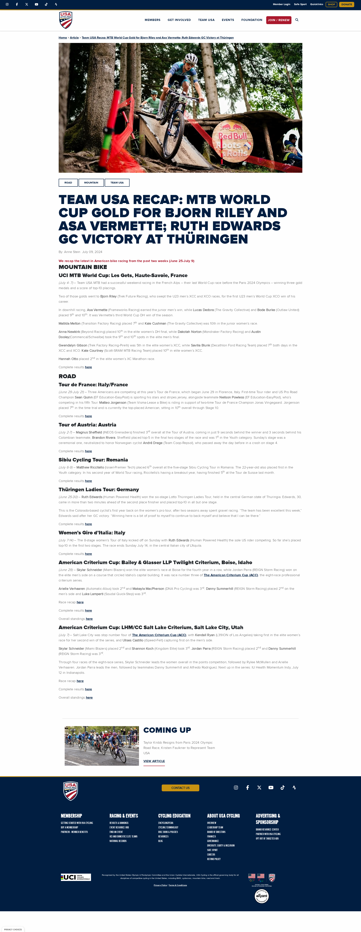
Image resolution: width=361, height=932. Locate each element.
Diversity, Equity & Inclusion (221, 845)
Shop (331, 4)
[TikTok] (46, 4)
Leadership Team (215, 827)
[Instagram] (7, 4)
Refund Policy (214, 859)
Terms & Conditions (178, 885)
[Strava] (56, 4)
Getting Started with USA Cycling (77, 823)
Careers (211, 854)
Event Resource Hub (119, 827)
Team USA (206, 19)
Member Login (281, 4)
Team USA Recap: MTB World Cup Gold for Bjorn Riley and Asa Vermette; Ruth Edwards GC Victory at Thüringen (158, 37)
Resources (163, 836)
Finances (211, 836)
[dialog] (13, 929)
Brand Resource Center (267, 829)
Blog (160, 841)
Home (63, 37)
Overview (211, 823)
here (88, 367)
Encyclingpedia (165, 823)
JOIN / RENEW (279, 20)
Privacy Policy (160, 885)
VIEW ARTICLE (154, 761)
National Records (118, 841)
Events (228, 19)
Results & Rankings (119, 823)
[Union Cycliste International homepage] (76, 877)
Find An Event (116, 832)
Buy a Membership (69, 827)
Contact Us (180, 787)
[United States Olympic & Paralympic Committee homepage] (262, 880)
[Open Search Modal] (297, 20)
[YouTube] (36, 4)
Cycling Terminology (168, 827)
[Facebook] (17, 4)
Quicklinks (316, 4)
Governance (213, 841)
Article (74, 37)
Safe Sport (300, 4)
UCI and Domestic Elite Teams (123, 836)
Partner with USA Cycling (268, 834)
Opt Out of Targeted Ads (267, 838)
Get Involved (179, 19)
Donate (346, 4)
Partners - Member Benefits (74, 832)
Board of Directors (216, 832)
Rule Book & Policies (168, 832)
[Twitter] (27, 4)
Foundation (251, 19)
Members (153, 19)
